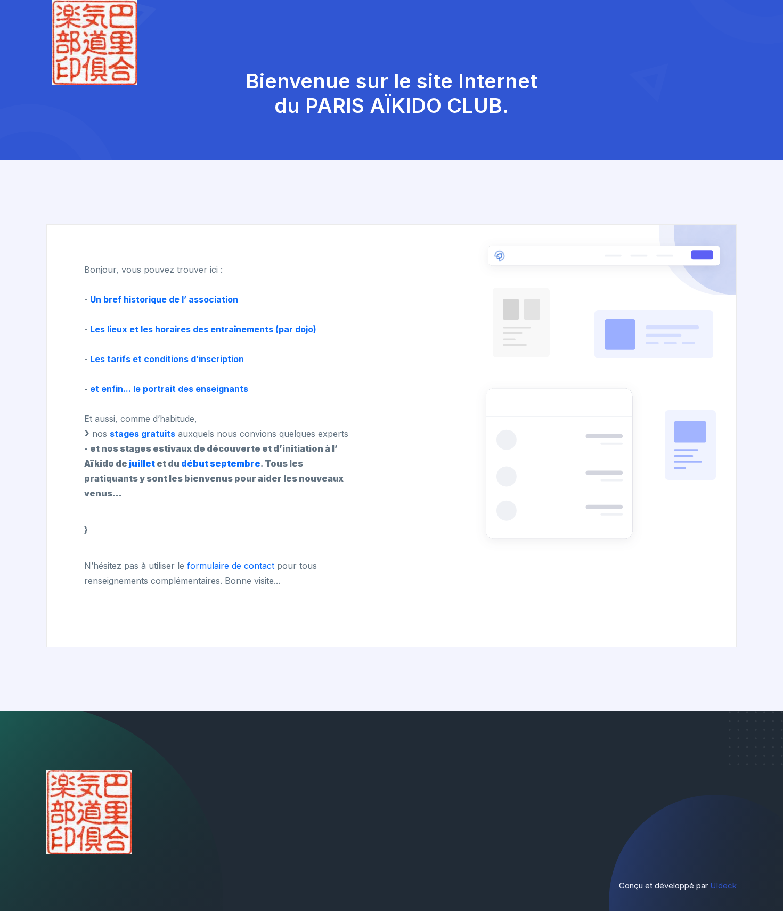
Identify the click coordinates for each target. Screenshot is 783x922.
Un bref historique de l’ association (164, 299)
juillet (142, 463)
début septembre (220, 463)
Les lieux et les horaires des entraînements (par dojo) (203, 329)
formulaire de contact (230, 565)
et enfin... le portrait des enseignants (169, 389)
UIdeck (723, 885)
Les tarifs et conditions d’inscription (167, 359)
